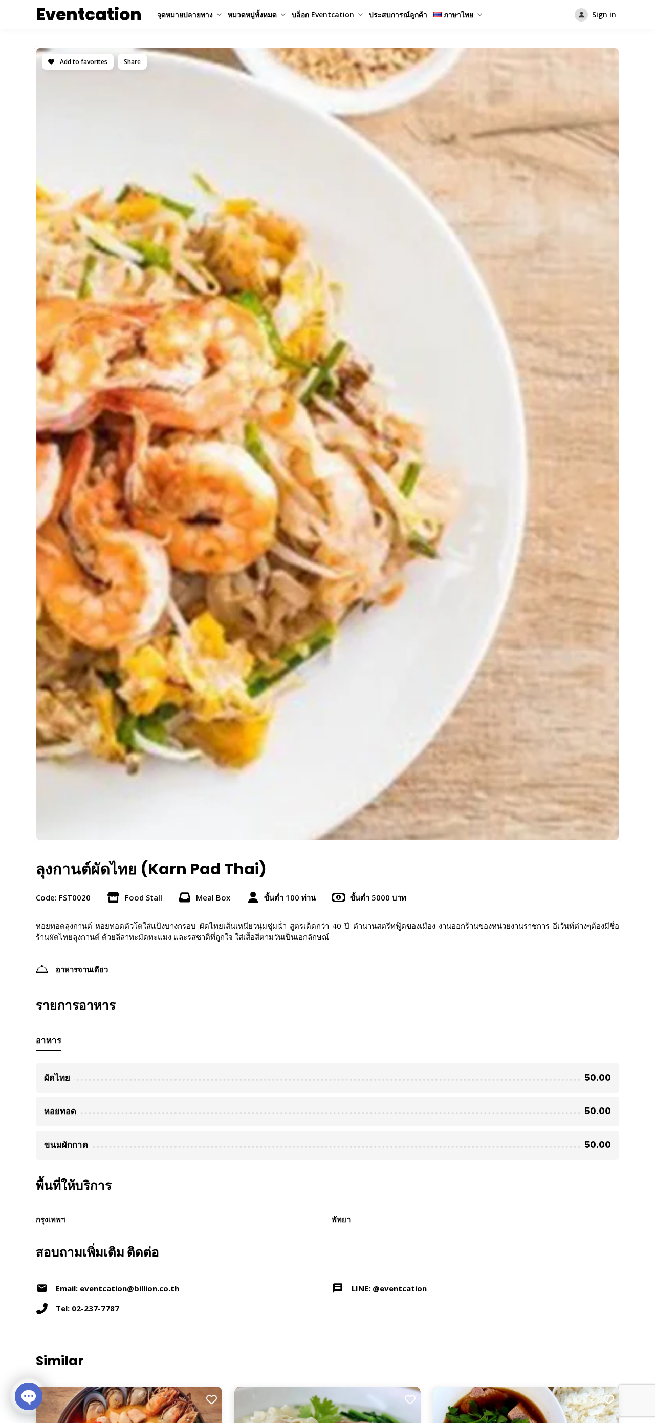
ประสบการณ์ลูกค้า (398, 14)
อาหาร (48, 1040)
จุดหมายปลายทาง (185, 14)
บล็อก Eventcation (323, 14)
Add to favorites (82, 61)
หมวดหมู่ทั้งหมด (252, 14)
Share (132, 61)
